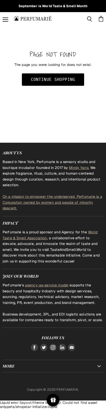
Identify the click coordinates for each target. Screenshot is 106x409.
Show (53, 400)
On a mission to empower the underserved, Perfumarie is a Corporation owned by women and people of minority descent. (52, 202)
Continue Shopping (53, 79)
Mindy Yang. (79, 167)
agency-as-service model (46, 285)
